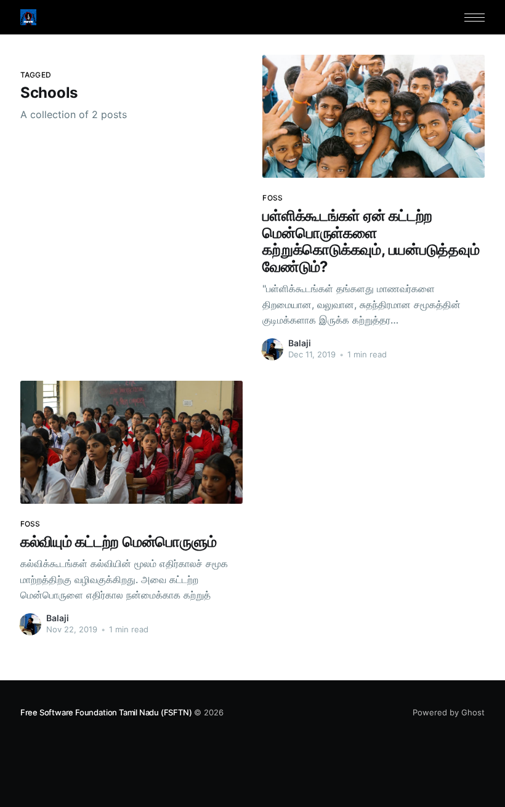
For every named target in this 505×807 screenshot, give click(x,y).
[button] (474, 17)
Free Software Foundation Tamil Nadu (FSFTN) (106, 712)
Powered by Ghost (449, 712)
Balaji (299, 343)
